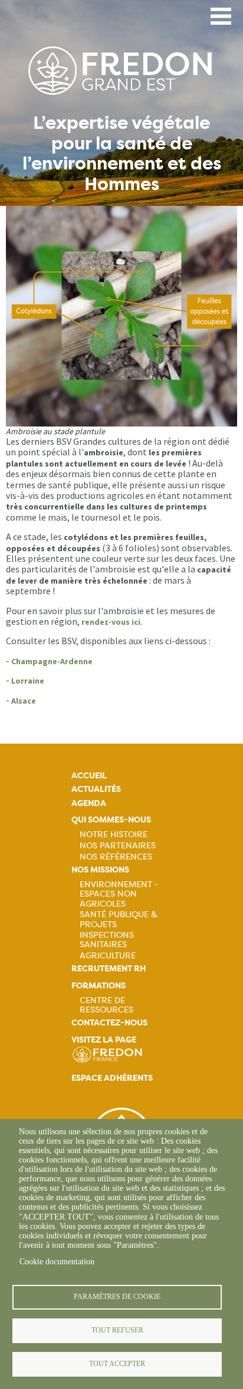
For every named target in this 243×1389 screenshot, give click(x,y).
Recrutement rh (108, 968)
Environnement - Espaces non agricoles (119, 893)
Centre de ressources (106, 1005)
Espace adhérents (112, 1078)
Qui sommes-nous (111, 819)
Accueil (89, 775)
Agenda (88, 803)
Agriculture (108, 955)
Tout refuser (117, 1330)
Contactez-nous (109, 1022)
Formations (98, 985)
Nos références (116, 856)
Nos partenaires (118, 845)
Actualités (96, 789)
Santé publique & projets (118, 919)
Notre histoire (113, 834)
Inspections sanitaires (107, 940)
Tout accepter (117, 1364)
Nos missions (100, 869)
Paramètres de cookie (117, 1297)
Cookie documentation (56, 1261)
